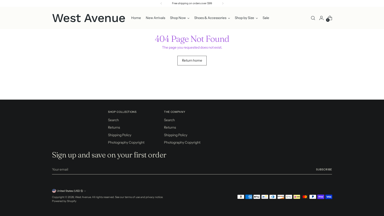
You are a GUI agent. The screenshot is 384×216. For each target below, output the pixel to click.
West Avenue (83, 197)
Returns (114, 127)
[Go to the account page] (321, 18)
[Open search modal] (313, 18)
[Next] (222, 3)
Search (113, 120)
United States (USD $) (70, 190)
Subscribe (324, 169)
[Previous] (161, 3)
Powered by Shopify (64, 201)
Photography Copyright (126, 142)
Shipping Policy (119, 135)
